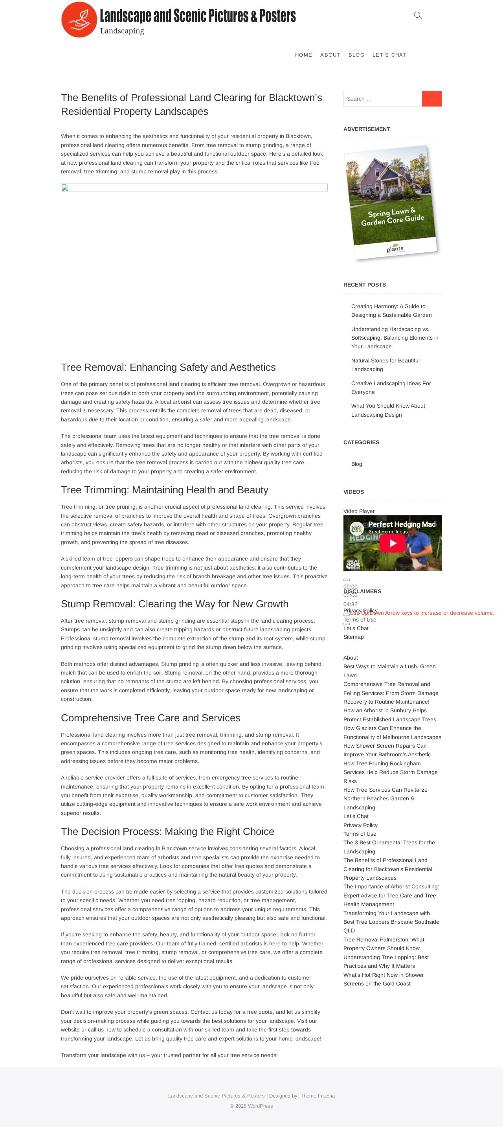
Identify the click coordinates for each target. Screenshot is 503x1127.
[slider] (422, 613)
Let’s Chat (390, 55)
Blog (357, 55)
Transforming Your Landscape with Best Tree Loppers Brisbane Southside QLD (391, 922)
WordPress (260, 1106)
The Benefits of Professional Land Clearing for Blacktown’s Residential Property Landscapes (387, 869)
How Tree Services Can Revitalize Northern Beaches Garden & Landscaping (385, 799)
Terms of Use (359, 619)
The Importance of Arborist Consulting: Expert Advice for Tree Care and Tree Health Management (391, 895)
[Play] (346, 580)
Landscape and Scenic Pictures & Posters (216, 1096)
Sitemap (353, 637)
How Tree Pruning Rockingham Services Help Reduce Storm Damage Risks (390, 772)
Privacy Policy (360, 610)
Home (303, 55)
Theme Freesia (318, 1096)
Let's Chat (356, 816)
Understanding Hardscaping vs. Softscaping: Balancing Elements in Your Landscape (395, 338)
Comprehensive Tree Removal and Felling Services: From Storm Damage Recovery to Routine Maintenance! (391, 693)
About (330, 55)
